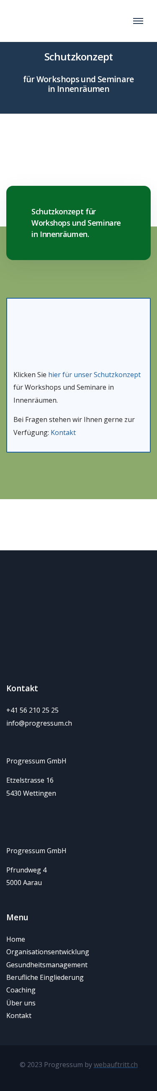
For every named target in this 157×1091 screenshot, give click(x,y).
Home (15, 939)
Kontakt (63, 432)
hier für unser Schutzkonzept (94, 374)
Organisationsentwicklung (47, 951)
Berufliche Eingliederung (45, 977)
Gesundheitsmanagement (47, 964)
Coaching (21, 990)
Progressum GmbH (37, 761)
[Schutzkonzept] (78, 324)
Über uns (21, 1003)
